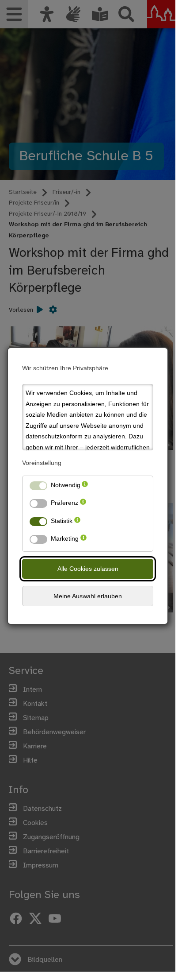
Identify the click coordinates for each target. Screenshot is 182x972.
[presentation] (85, 487)
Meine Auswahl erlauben (87, 596)
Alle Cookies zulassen (87, 568)
